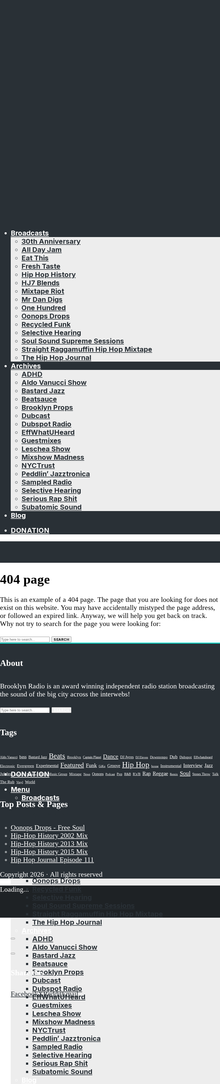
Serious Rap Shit (49, 498)
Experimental (47, 765)
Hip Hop (135, 764)
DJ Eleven (141, 757)
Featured (72, 764)
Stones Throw (201, 774)
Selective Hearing (51, 332)
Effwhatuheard (203, 757)
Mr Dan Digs (42, 299)
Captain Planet (92, 757)
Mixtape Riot (42, 291)
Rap (146, 773)
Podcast (110, 774)
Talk (215, 774)
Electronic (7, 766)
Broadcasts (30, 233)
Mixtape (75, 774)
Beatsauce (39, 399)
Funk (91, 765)
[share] (13, 953)
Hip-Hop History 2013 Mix (49, 843)
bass (23, 757)
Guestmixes (41, 440)
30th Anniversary (50, 241)
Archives (26, 366)
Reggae (160, 773)
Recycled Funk (46, 324)
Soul (185, 773)
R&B (127, 774)
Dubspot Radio (46, 424)
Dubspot (185, 757)
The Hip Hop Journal (56, 357)
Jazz (208, 765)
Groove (113, 765)
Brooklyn (74, 757)
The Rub (7, 782)
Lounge (19, 774)
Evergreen (25, 765)
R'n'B (137, 774)
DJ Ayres (127, 757)
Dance (110, 756)
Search (61, 639)
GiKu (102, 766)
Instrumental (170, 765)
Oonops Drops (45, 316)
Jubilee (6, 774)
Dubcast (35, 415)
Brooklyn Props (47, 407)
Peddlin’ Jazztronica (55, 474)
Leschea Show (45, 449)
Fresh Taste (40, 266)
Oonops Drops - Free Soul (48, 827)
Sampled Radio (46, 482)
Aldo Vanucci (8, 757)
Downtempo (159, 757)
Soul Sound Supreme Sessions (72, 341)
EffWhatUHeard (48, 432)
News (86, 774)
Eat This (35, 258)
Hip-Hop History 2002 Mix (49, 835)
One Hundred (43, 307)
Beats (57, 756)
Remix (174, 774)
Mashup (32, 774)
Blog (18, 515)
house (155, 766)
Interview (193, 765)
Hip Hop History (48, 274)
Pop (119, 774)
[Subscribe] (13, 938)
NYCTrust (38, 465)
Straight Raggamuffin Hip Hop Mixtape (86, 349)
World (30, 782)
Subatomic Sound (51, 507)
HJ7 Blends (40, 283)
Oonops (98, 774)
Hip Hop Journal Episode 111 (52, 860)
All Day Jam (41, 249)
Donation (30, 530)
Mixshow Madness (52, 457)
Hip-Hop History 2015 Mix (49, 852)
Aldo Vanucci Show (54, 382)
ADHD (31, 374)
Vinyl (19, 782)
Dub (174, 756)
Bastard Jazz (43, 391)
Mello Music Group (53, 774)
